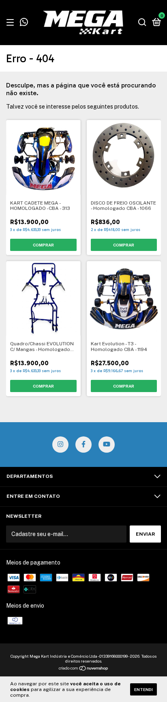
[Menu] (11, 23)
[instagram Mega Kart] (60, 444)
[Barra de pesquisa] (142, 23)
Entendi (143, 689)
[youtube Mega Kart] (106, 444)
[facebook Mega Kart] (83, 444)
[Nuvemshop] (83, 669)
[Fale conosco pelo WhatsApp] (24, 23)
